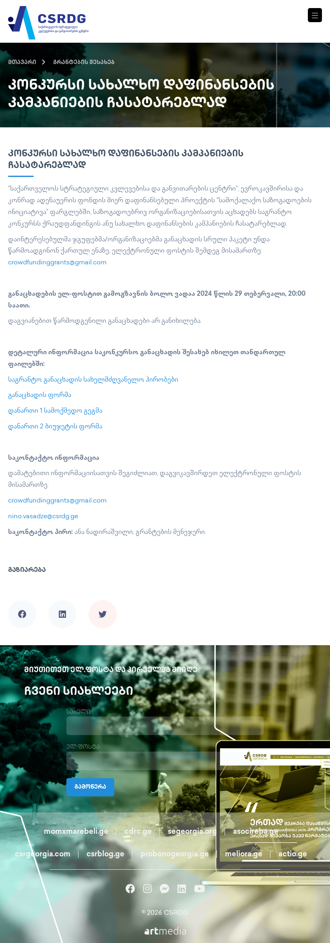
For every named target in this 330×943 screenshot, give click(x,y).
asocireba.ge (255, 832)
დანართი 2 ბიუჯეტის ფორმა (55, 427)
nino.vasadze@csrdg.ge (43, 516)
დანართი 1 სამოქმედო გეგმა (55, 411)
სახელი (78, 712)
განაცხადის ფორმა (39, 395)
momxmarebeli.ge (76, 832)
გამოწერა (90, 787)
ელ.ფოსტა (82, 747)
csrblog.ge (105, 854)
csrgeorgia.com (42, 854)
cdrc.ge (138, 832)
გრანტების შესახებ (84, 63)
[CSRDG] (48, 13)
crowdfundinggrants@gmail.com (57, 263)
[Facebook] (22, 603)
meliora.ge (243, 854)
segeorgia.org (192, 832)
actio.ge (292, 854)
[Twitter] (103, 603)
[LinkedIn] (62, 603)
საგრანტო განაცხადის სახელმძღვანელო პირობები (93, 380)
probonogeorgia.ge (174, 854)
